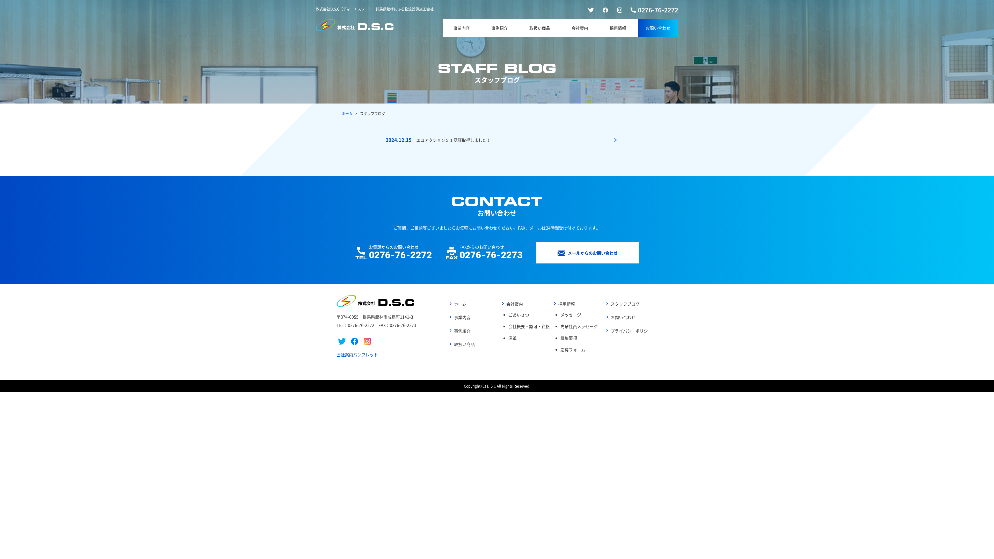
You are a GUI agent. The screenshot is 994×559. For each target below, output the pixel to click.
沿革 (512, 338)
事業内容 (461, 28)
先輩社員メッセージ (579, 326)
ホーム (347, 113)
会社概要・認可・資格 (529, 326)
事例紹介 (499, 28)
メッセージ (570, 315)
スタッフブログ (625, 304)
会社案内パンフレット (357, 354)
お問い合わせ (658, 28)
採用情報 (618, 28)
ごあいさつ (518, 315)
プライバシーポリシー (631, 331)
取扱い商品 (539, 28)
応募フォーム (572, 350)
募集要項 (568, 338)
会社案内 (580, 28)
